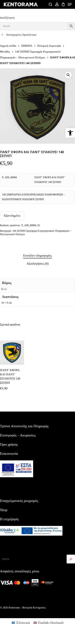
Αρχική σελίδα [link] (8, 45)
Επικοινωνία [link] (9, 453)
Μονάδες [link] (5, 51)
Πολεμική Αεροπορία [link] (49, 45)
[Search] (71, 559)
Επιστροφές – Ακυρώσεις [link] (18, 435)
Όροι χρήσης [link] (9, 444)
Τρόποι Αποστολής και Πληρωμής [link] (24, 426)
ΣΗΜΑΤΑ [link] (26, 45)
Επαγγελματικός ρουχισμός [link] (19, 501)
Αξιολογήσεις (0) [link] (38, 263)
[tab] (37, 255)
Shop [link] (3, 510)
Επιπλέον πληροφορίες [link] (37, 255)
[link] (70, 133)
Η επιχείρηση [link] (9, 519)
